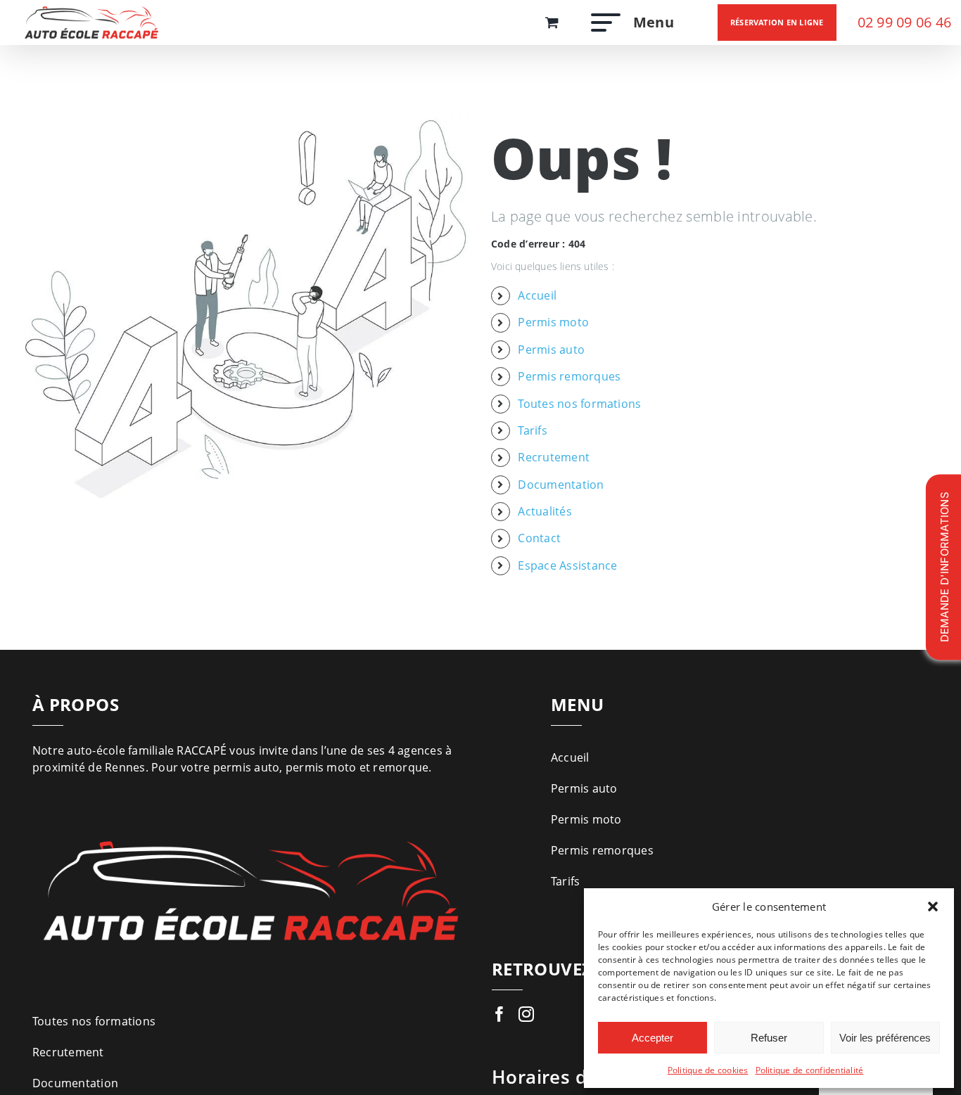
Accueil (537, 295)
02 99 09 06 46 (904, 22)
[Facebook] (499, 1014)
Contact (539, 538)
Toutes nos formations (579, 403)
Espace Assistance (567, 565)
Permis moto (553, 322)
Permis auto (551, 349)
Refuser (769, 1038)
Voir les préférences (885, 1038)
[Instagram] (526, 1014)
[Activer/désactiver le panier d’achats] (552, 22)
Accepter (652, 1038)
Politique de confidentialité (810, 1070)
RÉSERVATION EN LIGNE (777, 22)
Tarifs (532, 430)
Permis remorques (569, 376)
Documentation (561, 484)
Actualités (544, 511)
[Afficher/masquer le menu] (601, 22)
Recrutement (554, 457)
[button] (933, 906)
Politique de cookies (708, 1070)
